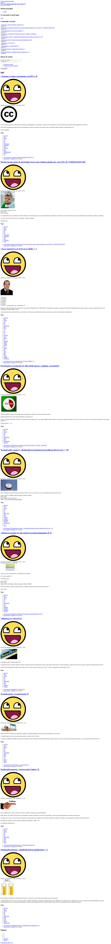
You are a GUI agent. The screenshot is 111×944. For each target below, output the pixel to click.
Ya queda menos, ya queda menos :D (9, 46)
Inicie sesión (7, 158)
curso (5, 241)
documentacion (7, 152)
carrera (5, 138)
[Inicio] (3, 2)
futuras (5, 921)
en (4, 524)
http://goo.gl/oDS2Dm (16, 499)
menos (5, 761)
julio (5, 327)
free (4, 149)
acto (5, 239)
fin (4, 332)
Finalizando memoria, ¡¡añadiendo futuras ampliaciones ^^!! (15, 52)
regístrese (13, 158)
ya (4, 330)
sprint (5, 762)
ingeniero (6, 335)
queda (5, 759)
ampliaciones (7, 923)
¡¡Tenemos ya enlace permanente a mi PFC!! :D (12, 24)
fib (4, 141)
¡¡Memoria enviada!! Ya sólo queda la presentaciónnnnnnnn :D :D (16, 40)
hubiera (5, 347)
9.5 (4, 339)
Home (5, 11)
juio (4, 604)
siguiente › (6, 938)
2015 (5, 146)
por (4, 331)
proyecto (6, 135)
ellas (5, 354)
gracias (5, 356)
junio (5, 682)
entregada (6, 520)
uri (4, 154)
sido (5, 349)
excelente (6, 341)
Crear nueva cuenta (8, 64)
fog (4, 139)
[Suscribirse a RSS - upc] (7, 942)
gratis (5, 150)
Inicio (2, 18)
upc (4, 142)
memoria (6, 517)
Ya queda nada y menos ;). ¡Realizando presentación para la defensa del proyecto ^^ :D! (22, 37)
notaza (5, 338)
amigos (5, 342)
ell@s (5, 351)
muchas (5, 357)
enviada (5, 521)
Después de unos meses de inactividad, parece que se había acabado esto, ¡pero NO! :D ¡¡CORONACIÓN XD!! (28, 27)
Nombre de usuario (6, 60)
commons (6, 148)
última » (5, 940)
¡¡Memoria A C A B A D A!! (7, 43)
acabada (5, 442)
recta (5, 756)
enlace (5, 153)
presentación (7, 441)
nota (5, 337)
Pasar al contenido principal (7, 1)
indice (5, 842)
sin (4, 350)
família (5, 345)
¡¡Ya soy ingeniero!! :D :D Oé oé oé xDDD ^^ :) (12, 30)
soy (4, 334)
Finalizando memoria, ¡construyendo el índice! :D (12, 49)
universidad (6, 144)
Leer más (19, 157)
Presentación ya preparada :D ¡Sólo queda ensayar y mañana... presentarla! (18, 33)
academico (6, 240)
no (4, 346)
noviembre (6, 145)
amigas (5, 343)
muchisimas (6, 358)
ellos (5, 353)
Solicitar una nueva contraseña (11, 65)
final (5, 137)
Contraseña (4, 61)
